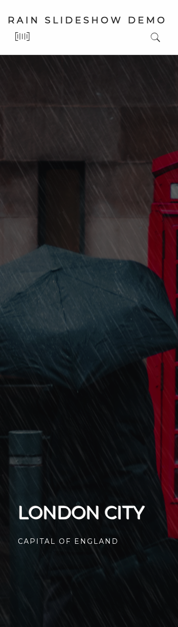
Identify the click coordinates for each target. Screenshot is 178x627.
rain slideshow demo (87, 20)
